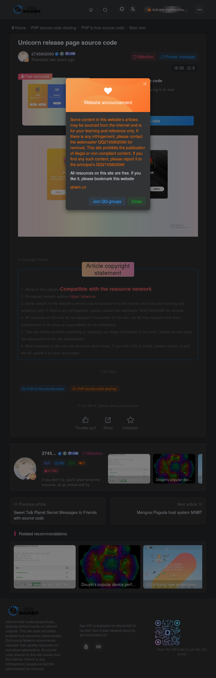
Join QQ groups (107, 201)
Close (137, 201)
